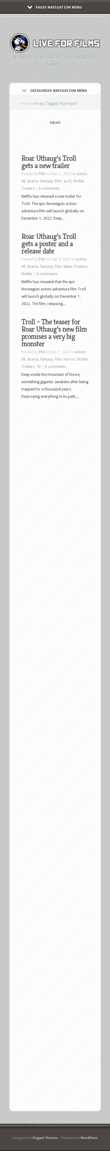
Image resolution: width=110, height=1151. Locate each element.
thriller (78, 181)
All (23, 181)
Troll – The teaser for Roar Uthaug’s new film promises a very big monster (54, 332)
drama (32, 181)
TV (38, 367)
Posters (80, 266)
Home (26, 104)
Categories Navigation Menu (58, 91)
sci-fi (68, 181)
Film (58, 181)
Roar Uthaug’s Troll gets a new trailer (48, 162)
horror (69, 359)
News (68, 266)
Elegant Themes (45, 1138)
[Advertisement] (65, 135)
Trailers (28, 188)
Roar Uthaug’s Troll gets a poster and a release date (48, 244)
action (81, 174)
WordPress (89, 1138)
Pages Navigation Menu (59, 7)
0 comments (49, 188)
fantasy (46, 181)
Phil (42, 174)
